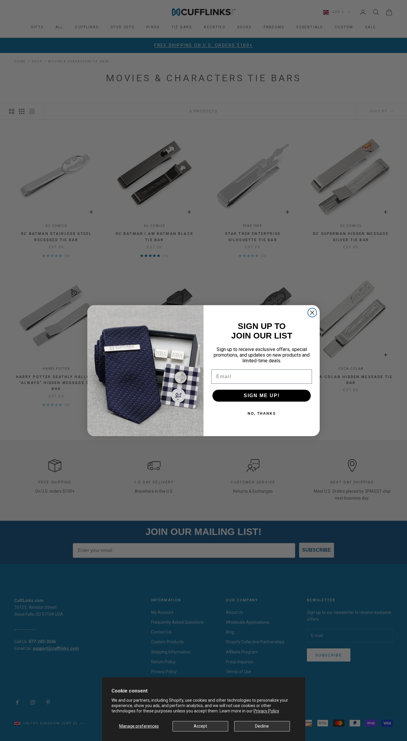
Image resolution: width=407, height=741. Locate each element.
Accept (200, 726)
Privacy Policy (266, 711)
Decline (262, 726)
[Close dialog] (312, 312)
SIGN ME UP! (262, 395)
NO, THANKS (262, 413)
